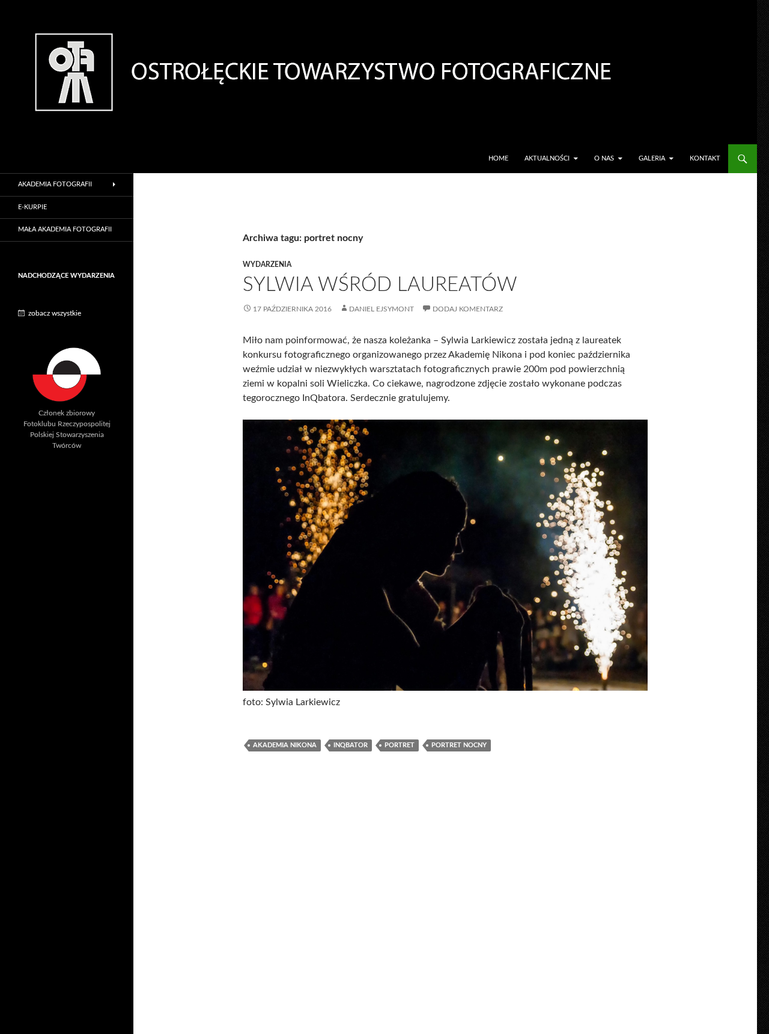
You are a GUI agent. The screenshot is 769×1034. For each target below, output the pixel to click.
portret (399, 745)
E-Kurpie (32, 207)
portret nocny (459, 745)
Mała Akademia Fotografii (65, 229)
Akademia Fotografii (55, 184)
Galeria (652, 158)
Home (498, 158)
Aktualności (547, 158)
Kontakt (705, 158)
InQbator (350, 745)
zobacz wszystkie (54, 313)
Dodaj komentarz (468, 309)
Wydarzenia (267, 264)
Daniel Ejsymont (381, 309)
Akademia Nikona (285, 745)
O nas (604, 158)
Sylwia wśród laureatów (380, 285)
